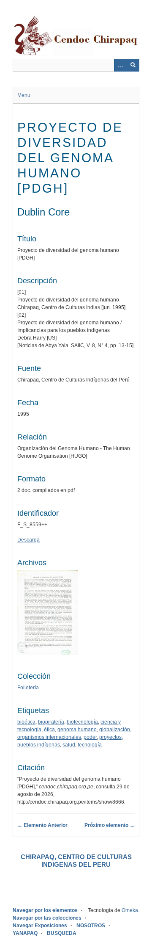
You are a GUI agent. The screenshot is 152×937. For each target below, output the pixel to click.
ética (49, 729)
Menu (23, 95)
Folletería (28, 688)
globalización (114, 729)
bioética (26, 722)
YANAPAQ (25, 933)
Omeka (130, 910)
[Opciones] (120, 65)
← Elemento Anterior (42, 825)
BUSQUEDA (61, 933)
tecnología (90, 745)
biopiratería (51, 722)
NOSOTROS (90, 926)
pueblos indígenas (38, 745)
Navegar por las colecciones (47, 918)
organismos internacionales (49, 737)
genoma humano (77, 729)
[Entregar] (133, 65)
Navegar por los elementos (45, 910)
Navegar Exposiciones (40, 926)
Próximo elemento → (109, 825)
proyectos (110, 737)
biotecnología (82, 722)
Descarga (28, 540)
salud (68, 745)
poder (90, 737)
